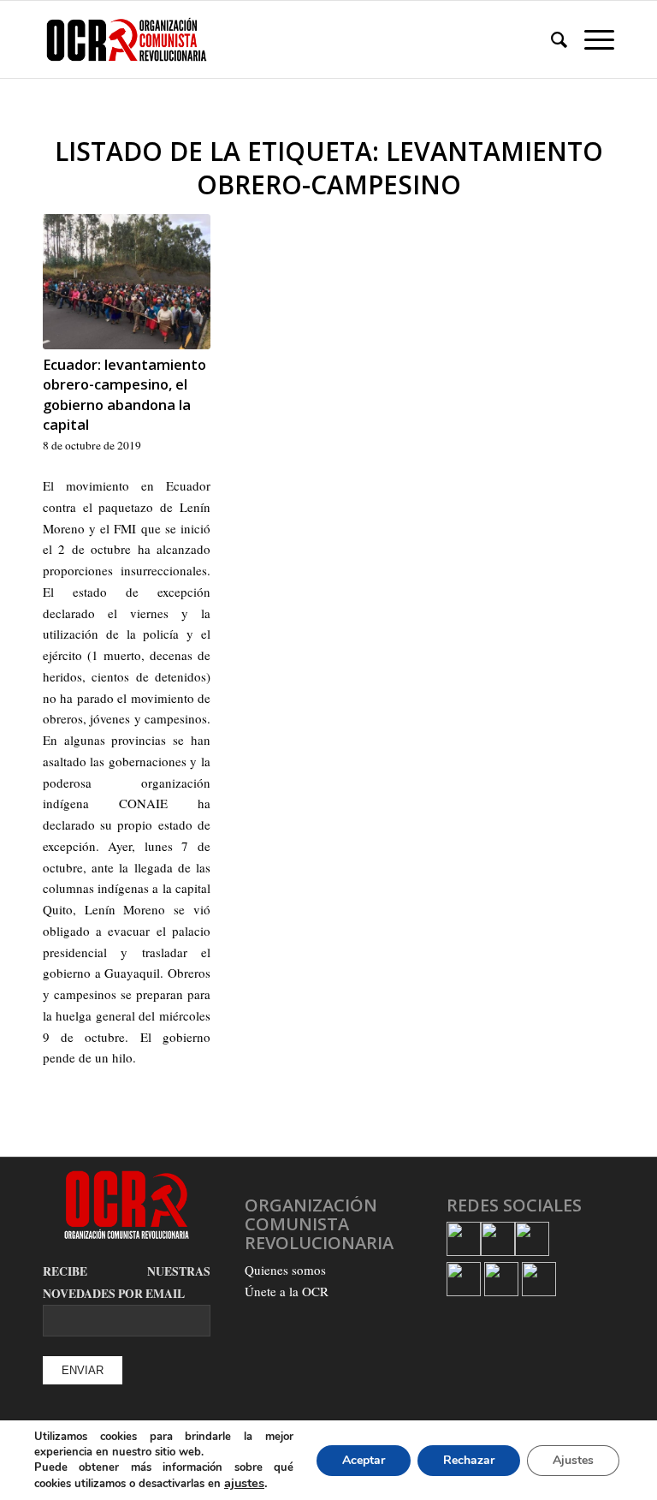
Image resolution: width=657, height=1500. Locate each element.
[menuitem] (550, 39)
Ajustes (573, 1460)
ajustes (244, 1483)
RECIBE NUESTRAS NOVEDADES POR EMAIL (126, 1282)
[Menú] (590, 39)
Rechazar (468, 1460)
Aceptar (363, 1460)
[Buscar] (550, 39)
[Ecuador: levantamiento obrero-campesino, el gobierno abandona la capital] (126, 281)
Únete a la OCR (286, 1291)
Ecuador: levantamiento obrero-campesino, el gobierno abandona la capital (124, 393)
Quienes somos (285, 1269)
